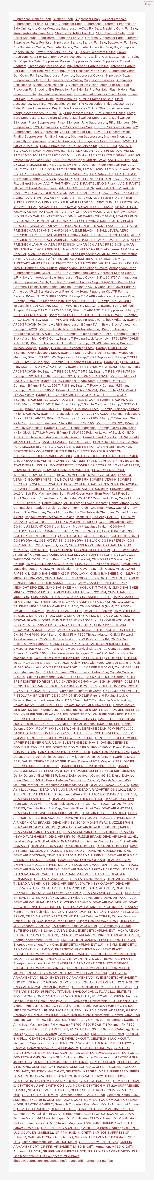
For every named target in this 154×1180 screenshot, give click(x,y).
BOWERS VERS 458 (43, 479)
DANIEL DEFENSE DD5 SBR (75, 719)
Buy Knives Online (40, 99)
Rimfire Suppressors (28, 136)
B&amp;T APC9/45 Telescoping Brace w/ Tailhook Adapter (83, 319)
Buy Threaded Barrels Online (88, 66)
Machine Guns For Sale (120, 28)
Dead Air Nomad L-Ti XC (103, 841)
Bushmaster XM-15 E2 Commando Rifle (88, 498)
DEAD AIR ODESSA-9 (29, 855)
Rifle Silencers (119, 122)
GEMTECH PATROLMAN (40, 1095)
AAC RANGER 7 (101, 174)
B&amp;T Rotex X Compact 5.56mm (102, 385)
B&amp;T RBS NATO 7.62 (32, 376)
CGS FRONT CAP (87, 531)
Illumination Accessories (55, 94)
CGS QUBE (50, 554)
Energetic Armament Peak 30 (34, 963)
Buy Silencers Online (110, 113)
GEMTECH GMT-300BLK (50, 1066)
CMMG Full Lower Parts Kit (57, 639)
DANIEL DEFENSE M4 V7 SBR (44, 761)
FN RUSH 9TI (58, 1029)
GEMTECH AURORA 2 (96, 1048)
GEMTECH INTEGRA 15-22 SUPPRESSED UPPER (103, 1071)
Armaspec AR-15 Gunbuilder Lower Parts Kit (104, 286)
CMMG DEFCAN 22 (97, 611)
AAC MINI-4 (112, 169)
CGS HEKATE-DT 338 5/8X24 (34, 536)
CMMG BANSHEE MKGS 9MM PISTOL (94, 601)
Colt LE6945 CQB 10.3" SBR (101, 658)
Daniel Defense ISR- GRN (110, 752)
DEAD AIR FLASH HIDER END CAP (77, 799)
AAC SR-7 (65, 178)
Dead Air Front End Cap (44, 808)
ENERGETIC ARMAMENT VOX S (50, 982)
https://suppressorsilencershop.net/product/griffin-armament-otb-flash (65, 1160)
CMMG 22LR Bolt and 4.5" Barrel (49, 564)
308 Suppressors (45, 131)
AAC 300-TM (108, 146)
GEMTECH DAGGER (96, 1052)
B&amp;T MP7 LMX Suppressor (51, 357)
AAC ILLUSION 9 (42, 169)
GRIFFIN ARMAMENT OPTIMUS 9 (113, 1151)
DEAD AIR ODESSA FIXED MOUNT (60, 850)
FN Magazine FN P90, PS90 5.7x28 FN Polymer (85, 1024)
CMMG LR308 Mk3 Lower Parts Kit (38, 648)
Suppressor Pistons (56, 61)
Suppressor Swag (118, 75)
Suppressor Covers (89, 75)
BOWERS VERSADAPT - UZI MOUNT (91, 484)
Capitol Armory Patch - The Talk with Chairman (80, 512)
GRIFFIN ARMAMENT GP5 (98, 1142)
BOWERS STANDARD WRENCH (66, 470)
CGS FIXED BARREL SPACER (51, 531)
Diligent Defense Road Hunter (53, 921)
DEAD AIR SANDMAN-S (87, 879)
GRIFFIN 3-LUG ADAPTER (60, 1128)
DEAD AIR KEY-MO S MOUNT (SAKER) (102, 827)
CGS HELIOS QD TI (124, 536)
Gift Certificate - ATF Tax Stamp (89, 1118)
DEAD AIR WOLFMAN (29, 902)
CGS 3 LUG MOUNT (27, 526)
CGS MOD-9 (39, 550)
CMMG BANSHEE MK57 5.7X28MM (80, 592)
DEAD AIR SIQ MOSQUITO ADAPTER (86, 888)
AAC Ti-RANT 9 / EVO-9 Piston (94, 183)
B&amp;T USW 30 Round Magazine (70, 427)
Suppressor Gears (122, 70)
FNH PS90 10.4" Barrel (107, 1034)
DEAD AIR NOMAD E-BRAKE (63, 841)
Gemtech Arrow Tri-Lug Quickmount (52, 1048)
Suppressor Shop (87, 19)
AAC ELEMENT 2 (67, 164)
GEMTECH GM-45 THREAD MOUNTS (61, 1062)
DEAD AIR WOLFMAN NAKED (69, 902)
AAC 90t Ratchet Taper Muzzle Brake (79, 160)
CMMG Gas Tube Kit (94, 639)
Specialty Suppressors (29, 141)
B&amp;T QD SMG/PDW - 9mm (43, 366)
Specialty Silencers (61, 141)
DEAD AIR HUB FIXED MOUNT (104, 813)
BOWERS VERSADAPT (45, 484)
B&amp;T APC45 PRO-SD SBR (48, 310)
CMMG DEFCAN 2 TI (28, 611)
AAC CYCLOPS (119, 160)
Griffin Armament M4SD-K (105, 1146)
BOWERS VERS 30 (71, 474)
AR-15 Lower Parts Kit (115, 263)
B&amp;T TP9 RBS (109, 423)
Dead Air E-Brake (70, 794)
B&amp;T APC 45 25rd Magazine (75, 305)
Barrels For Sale (94, 42)
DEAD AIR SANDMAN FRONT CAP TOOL (91, 869)
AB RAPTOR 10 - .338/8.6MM (91, 202)
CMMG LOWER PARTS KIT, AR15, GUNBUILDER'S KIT (90, 644)
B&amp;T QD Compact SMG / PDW (76, 362)
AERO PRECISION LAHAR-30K (71, 244)
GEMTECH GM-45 (26, 1057)
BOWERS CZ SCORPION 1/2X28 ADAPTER (107, 465)
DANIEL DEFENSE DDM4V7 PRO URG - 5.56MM (75, 747)
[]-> (152, 4)
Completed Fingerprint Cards (80, 691)
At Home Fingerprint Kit (93, 291)
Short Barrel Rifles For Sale (74, 33)
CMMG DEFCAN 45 (70, 615)
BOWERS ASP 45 (39, 460)
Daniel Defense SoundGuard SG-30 (84, 775)
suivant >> (149, 2)
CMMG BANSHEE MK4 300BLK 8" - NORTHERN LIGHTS (86, 578)
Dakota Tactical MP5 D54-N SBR (87, 705)
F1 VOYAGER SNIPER (108, 996)
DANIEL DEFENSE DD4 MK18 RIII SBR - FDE (90, 714)
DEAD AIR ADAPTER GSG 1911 (102, 789)
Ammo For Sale (111, 84)
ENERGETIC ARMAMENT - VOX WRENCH (109, 930)
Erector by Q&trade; (56, 987)
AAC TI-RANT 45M (57, 183)
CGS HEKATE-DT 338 (118, 531)
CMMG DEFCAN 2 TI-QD (64, 611)
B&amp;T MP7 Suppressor (94, 357)
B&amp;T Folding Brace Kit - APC (88, 333)
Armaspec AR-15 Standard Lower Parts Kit (43, 291)
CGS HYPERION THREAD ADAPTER (95, 545)
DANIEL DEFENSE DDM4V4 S (77, 742)
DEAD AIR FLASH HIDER (31, 799)
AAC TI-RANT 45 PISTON (92, 178)
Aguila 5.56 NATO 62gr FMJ (82, 249)
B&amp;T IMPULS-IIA (111, 348)
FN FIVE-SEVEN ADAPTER (104, 1010)
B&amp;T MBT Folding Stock (82, 352)
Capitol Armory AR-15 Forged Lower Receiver (74, 503)
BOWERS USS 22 (42, 474)
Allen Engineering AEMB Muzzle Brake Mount (104, 254)
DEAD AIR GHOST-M (117, 808)
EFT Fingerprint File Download (99, 141)
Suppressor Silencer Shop (32, 19)
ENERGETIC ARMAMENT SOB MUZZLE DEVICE (92, 963)
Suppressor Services (99, 80)
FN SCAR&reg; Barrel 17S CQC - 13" (62, 1034)
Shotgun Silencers (117, 136)
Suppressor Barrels (67, 42)
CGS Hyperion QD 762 (51, 545)
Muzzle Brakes (66, 99)
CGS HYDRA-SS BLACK (82, 540)
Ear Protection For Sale (66, 89)
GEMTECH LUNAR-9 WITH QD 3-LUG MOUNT (50, 1085)
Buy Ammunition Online (81, 84)
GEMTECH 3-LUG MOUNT (110, 1038)
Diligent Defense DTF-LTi (92, 916)
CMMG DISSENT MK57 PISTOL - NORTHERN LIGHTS (96, 630)
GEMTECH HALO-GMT (47, 1071)
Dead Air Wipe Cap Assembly (81, 897)
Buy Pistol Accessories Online (54, 103)
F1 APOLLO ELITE (112, 991)
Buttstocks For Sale (122, 42)
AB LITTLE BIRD (105, 197)
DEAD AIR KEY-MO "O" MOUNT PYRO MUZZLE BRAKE (93, 822)
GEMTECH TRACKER (33, 1109)
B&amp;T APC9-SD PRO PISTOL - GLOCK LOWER (86, 315)
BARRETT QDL (80, 441)
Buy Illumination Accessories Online (100, 94)
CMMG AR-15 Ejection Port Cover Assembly (71, 568)
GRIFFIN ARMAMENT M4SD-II (63, 1146)
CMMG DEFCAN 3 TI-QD (36, 615)
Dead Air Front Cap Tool (46, 803)
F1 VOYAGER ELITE (75, 996)
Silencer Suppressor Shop (64, 23)
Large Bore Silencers (56, 117)
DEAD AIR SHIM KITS (34, 883)
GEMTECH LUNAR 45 (95, 1081)
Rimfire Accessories (36, 108)
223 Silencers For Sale (76, 127)
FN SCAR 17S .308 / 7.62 (88, 1029)
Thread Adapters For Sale (46, 66)
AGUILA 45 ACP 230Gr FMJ (40, 249)
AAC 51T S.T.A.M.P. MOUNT (74, 150)
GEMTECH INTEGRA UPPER (34, 1076)
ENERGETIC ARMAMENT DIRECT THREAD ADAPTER (99, 935)
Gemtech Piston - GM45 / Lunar (82, 1095)
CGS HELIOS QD (96, 536)
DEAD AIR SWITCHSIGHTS (103, 893)
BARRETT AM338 (54, 441)
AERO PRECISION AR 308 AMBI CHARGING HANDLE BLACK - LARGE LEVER (70, 225)
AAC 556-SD (105, 150)
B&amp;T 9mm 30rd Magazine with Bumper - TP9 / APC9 (54, 301)
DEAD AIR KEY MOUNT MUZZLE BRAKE (94, 817)
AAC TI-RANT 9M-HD (84, 192)
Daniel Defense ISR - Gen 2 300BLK (64, 752)
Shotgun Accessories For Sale (35, 113)
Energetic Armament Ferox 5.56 (36, 940)
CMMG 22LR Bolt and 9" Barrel (97, 564)
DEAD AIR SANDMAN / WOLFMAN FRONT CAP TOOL (97, 864)
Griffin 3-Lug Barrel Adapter (100, 1128)
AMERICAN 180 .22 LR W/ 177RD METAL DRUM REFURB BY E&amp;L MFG (69, 258)
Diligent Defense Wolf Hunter (97, 921)
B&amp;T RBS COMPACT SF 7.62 (67, 371)
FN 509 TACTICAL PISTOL (63, 1010)
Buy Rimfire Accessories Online (74, 108)
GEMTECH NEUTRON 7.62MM (93, 1090)
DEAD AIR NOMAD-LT (112, 846)
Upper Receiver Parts (42, 70)
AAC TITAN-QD (37, 197)
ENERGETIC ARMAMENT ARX (35, 935)
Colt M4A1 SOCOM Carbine (105, 677)
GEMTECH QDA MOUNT (64, 1099)
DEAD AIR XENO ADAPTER (72, 911)
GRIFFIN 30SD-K (67, 1132)
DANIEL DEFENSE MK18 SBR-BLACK (88, 766)
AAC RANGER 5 (76, 174)
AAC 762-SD (125, 150)
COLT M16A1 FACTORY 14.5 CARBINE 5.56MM (78, 667)
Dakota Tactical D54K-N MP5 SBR (38, 705)
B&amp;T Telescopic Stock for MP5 (72, 418)
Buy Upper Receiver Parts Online (84, 70)
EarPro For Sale (96, 89)
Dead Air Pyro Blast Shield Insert (81, 860)
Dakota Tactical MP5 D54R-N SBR (86, 709)
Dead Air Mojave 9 (26, 841)
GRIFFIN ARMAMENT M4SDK (64, 1151)
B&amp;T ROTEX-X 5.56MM (33, 390)
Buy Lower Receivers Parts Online (75, 56)
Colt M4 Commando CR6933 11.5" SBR (55, 677)
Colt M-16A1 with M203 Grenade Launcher (101, 662)
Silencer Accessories (48, 84)
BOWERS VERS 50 (74, 479)
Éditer (147, 4)
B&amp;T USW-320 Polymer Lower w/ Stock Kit (91, 432)
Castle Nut (83, 517)
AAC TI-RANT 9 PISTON (76, 188)
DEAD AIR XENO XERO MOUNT (49, 916)
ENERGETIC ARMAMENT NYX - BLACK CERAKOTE (51, 954)
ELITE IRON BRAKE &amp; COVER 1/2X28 (44, 930)
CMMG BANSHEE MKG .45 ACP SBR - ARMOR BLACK (71, 597)
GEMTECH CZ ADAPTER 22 (58, 1052)
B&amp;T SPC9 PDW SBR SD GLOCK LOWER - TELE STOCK (81, 394)
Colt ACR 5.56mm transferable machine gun (57, 653)
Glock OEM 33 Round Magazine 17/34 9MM (68, 1123)
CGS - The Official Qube (116, 521)
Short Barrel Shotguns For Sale (60, 37)
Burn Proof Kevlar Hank (76, 493)
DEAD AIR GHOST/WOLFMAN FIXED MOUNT (46, 813)
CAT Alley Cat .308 (105, 517)
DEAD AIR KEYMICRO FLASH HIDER (90, 832)
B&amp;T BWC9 (25, 329)
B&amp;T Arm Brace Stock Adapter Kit (108, 324)
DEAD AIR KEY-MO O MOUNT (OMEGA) (42, 827)
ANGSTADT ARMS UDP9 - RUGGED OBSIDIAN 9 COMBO (55, 263)
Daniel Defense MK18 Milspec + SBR (95, 761)
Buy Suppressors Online (76, 113)
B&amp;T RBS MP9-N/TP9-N (115, 371)
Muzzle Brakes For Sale (96, 99)
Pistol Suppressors (42, 122)
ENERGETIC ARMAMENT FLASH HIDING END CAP (98, 940)
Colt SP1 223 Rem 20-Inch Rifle (57, 658)
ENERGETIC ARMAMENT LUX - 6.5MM (88, 944)
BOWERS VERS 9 (103, 479)
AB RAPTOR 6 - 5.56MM (95, 207)
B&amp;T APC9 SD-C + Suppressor (98, 310)
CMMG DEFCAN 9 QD (102, 615)
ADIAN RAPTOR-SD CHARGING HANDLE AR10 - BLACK (92, 221)
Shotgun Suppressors (86, 136)
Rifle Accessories (90, 103)
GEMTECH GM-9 (102, 1062)
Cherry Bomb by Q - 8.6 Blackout (66, 559)
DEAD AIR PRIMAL (92, 855)
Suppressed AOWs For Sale (81, 28)
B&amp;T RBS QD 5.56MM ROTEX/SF (80, 376)
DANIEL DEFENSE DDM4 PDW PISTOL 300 (101, 728)
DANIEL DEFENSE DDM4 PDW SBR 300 (42, 733)
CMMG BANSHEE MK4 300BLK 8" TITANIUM (77, 587)
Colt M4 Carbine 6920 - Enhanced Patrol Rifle (75, 672)
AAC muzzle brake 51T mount (41, 174)
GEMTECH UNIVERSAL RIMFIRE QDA (105, 1109)
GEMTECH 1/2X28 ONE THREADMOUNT (59, 1038)
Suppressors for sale (28, 23)
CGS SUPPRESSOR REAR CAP (104, 554)
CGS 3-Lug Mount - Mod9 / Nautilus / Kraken (76, 526)
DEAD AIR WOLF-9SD (120, 897)
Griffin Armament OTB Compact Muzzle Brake (46, 1156)
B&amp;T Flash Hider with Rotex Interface (69, 329)
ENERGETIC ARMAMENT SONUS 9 (39, 968)
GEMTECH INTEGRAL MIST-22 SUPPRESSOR (91, 1076)
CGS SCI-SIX (69, 554)
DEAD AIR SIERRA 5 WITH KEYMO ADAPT (82, 883)
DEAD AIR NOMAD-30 (47, 846)
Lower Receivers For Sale (54, 52)
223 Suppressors (45, 127)
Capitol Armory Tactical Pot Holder (49, 517)
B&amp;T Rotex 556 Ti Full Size (51, 385)
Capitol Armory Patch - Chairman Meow (85, 507)
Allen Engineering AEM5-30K (48, 254)
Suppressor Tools (25, 80)
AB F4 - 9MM (59, 197)
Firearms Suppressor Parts (104, 37)
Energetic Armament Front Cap (35, 944)
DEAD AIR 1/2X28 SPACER (109, 785)
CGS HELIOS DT (70, 536)
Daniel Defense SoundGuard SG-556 (72, 780)
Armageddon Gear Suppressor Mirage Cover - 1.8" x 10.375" (73, 277)
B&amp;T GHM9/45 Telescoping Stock (66, 348)
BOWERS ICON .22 (27, 470)
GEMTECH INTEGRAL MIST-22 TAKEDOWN (45, 1081)
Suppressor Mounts (86, 61)
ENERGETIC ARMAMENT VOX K (74, 977)
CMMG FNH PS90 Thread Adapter (83, 634)
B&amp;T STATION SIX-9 (43, 409)
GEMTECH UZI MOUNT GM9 (105, 1113)
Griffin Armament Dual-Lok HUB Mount (49, 1142)
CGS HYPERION (114, 540)
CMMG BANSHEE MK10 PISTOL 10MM (59, 573)
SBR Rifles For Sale (110, 33)
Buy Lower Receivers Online (95, 52)
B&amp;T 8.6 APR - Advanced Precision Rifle (101, 296)
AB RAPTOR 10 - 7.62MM (57, 207)
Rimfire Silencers (57, 136)
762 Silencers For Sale (76, 131)
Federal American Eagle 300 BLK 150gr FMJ (89, 1005)
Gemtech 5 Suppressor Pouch (35, 1043)
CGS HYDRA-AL (25, 540)
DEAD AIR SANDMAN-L (51, 879)
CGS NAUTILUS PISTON (92, 550)
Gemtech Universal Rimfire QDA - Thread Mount (48, 1113)
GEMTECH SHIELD (39, 1104)
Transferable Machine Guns (33, 33)
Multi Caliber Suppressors (91, 117)
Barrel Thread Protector (100, 437)
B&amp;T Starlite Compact (88, 404)
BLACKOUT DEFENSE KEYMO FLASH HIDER (81, 446)
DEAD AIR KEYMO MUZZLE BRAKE (74, 836)
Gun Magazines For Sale (120, 56)
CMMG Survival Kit (79, 648)
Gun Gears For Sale (27, 75)
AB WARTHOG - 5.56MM (58, 216)
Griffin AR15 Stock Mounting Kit (50, 1137)
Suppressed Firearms (99, 23)
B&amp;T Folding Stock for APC (53, 343)
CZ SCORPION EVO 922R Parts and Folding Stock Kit (90, 695)
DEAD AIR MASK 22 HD (120, 836)
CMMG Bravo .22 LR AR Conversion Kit (68, 146)
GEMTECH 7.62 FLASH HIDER (81, 1043)
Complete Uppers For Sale (93, 47)
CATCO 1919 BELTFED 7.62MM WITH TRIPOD (63, 521)
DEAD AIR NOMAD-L (80, 846)
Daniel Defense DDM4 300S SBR (96, 724)
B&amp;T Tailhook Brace (81, 409)
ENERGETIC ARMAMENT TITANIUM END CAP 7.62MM (66, 973)
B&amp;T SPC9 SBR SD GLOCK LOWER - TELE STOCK (54, 399)
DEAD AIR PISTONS (61, 855)
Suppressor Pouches (59, 75)
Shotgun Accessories (114, 108)
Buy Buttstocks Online (29, 47)
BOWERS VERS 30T (101, 474)
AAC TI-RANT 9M (108, 188)
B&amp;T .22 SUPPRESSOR (47, 296)
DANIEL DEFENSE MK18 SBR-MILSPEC (106, 770)
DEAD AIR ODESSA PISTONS (109, 850)
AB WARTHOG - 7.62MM (96, 216)
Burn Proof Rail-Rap (109, 493)
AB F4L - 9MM (80, 197)
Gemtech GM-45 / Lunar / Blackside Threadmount (77, 1057)
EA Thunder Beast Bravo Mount (74, 926)
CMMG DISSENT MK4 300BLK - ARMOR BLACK (87, 620)
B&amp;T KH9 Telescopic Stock (36, 352)
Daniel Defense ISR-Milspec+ (63, 756)
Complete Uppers (59, 47)
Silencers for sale (114, 19)
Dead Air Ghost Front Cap (81, 808)
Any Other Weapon (45, 28)
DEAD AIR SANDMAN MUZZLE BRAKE (80, 874)
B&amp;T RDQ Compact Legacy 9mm (68, 380)
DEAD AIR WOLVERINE (109, 902)
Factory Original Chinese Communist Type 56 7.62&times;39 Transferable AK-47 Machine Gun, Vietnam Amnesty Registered (75, 1000)
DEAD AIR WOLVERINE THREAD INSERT (93, 907)
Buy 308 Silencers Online (112, 131)
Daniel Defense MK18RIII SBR (35, 775)
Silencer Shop (63, 19)
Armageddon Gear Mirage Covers (83, 268)
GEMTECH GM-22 (126, 1052)
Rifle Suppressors (94, 122)
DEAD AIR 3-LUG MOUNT (58, 789)
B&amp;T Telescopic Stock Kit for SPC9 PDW (61, 423)
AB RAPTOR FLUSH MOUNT (83, 211)
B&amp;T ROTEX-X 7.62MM (76, 390)
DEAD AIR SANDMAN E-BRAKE (36, 869)
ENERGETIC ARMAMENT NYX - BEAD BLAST (88, 949)
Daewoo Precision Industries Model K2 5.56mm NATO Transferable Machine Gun (71, 700)
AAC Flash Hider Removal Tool (104, 164)
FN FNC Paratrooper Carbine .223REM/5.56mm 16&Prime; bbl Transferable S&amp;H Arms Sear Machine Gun (76, 1015)
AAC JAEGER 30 (68, 169)
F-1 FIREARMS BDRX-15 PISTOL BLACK (102, 987)
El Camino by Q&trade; (115, 926)
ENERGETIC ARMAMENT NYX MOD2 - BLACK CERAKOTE (89, 958)
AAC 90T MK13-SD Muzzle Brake (62, 155)
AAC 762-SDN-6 (25, 155)
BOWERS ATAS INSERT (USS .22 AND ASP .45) (88, 460)
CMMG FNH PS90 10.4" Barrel (35, 634)
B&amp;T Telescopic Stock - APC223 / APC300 (75, 413)
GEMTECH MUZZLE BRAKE (48, 1090)
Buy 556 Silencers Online (112, 127)
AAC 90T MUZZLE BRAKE (107, 155)
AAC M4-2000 (93, 169)
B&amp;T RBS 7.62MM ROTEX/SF (93, 366)
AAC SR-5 (48, 178)
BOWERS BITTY (62, 465)
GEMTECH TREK (63, 1109)
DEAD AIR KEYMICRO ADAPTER (37, 832)
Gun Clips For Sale (27, 61)
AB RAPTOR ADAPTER (44, 211)
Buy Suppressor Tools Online (61, 80)
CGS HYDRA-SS (51, 540)
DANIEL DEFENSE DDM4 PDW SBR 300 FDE (60, 738)
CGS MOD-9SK (61, 550)
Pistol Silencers (68, 122)
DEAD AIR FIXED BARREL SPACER (110, 794)
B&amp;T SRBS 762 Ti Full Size (45, 404)
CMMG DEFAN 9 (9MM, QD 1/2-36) (105, 606)
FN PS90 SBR (36, 1029)
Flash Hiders (118, 89)
